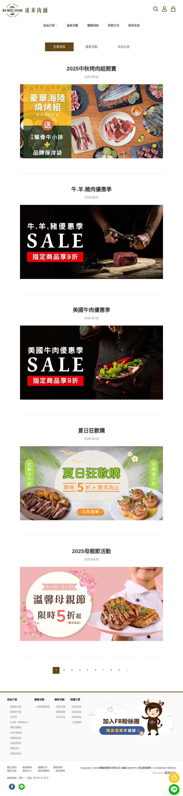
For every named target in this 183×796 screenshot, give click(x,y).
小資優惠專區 (43, 706)
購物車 (175, 9)
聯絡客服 (134, 25)
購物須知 (93, 25)
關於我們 (11, 767)
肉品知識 (76, 712)
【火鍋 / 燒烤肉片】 (19, 722)
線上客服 (174, 789)
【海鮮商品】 (16, 738)
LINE (22, 787)
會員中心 (27, 770)
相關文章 (113, 25)
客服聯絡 (27, 767)
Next (126, 670)
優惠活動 (91, 47)
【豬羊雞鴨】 (16, 727)
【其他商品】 (16, 753)
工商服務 (76, 722)
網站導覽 (60, 770)
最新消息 (11, 770)
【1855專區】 (16, 732)
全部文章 (76, 706)
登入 (164, 9)
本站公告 (124, 47)
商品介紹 (49, 25)
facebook (12, 787)
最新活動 (72, 25)
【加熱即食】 (16, 743)
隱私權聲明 (44, 770)
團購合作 (42, 767)
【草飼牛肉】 (16, 712)
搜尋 (155, 9)
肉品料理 (76, 717)
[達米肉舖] (25, 10)
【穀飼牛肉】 (16, 706)
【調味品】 (14, 748)
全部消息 (59, 47)
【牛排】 (13, 717)
